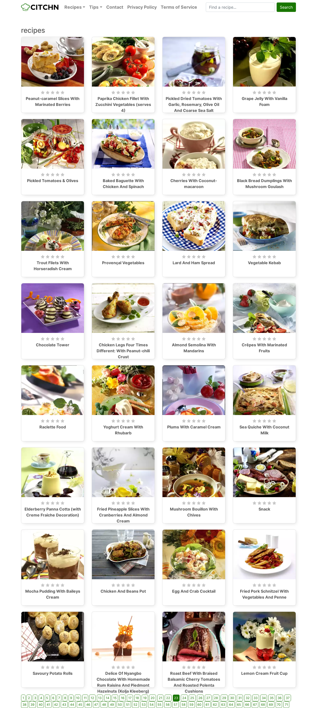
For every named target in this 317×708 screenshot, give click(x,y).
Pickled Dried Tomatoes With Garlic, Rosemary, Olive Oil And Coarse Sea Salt (194, 104)
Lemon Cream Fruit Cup (264, 673)
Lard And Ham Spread (194, 262)
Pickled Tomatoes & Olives (52, 180)
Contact (114, 7)
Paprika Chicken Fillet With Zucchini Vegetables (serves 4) (123, 104)
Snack (264, 509)
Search (286, 7)
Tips (94, 7)
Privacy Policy (142, 7)
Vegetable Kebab (264, 262)
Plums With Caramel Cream (194, 426)
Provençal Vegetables (123, 262)
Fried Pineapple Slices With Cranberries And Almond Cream (123, 515)
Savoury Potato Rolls (53, 673)
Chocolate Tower (52, 344)
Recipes (73, 7)
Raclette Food (52, 426)
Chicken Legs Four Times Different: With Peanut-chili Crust (123, 350)
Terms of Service (179, 7)
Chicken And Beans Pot (123, 591)
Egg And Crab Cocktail (193, 591)
